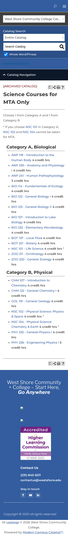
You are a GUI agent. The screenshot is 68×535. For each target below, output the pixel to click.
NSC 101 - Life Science (27, 249)
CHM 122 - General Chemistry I (33, 291)
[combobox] (34, 19)
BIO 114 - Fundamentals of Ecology (37, 186)
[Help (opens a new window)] (63, 87)
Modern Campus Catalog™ (43, 532)
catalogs (12, 522)
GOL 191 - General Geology (30, 301)
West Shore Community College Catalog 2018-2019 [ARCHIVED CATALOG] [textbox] (35, 19)
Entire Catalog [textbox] (15, 37)
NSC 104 (29, 132)
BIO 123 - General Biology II (31, 207)
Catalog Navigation (21, 75)
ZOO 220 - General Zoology (31, 259)
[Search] (62, 47)
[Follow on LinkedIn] (38, 495)
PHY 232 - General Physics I (31, 332)
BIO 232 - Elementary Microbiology (37, 227)
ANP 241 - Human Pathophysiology (37, 176)
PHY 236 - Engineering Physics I (35, 342)
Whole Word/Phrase (22, 54)
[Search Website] (55, 6)
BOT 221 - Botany (24, 243)
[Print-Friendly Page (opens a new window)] (58, 87)
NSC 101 (31, 127)
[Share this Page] (54, 87)
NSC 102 (9, 132)
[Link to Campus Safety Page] (40, 419)
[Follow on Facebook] (23, 495)
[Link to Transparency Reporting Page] (40, 407)
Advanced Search (16, 63)
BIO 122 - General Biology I (31, 196)
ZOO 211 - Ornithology (27, 254)
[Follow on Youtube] (30, 495)
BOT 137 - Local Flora (26, 238)
